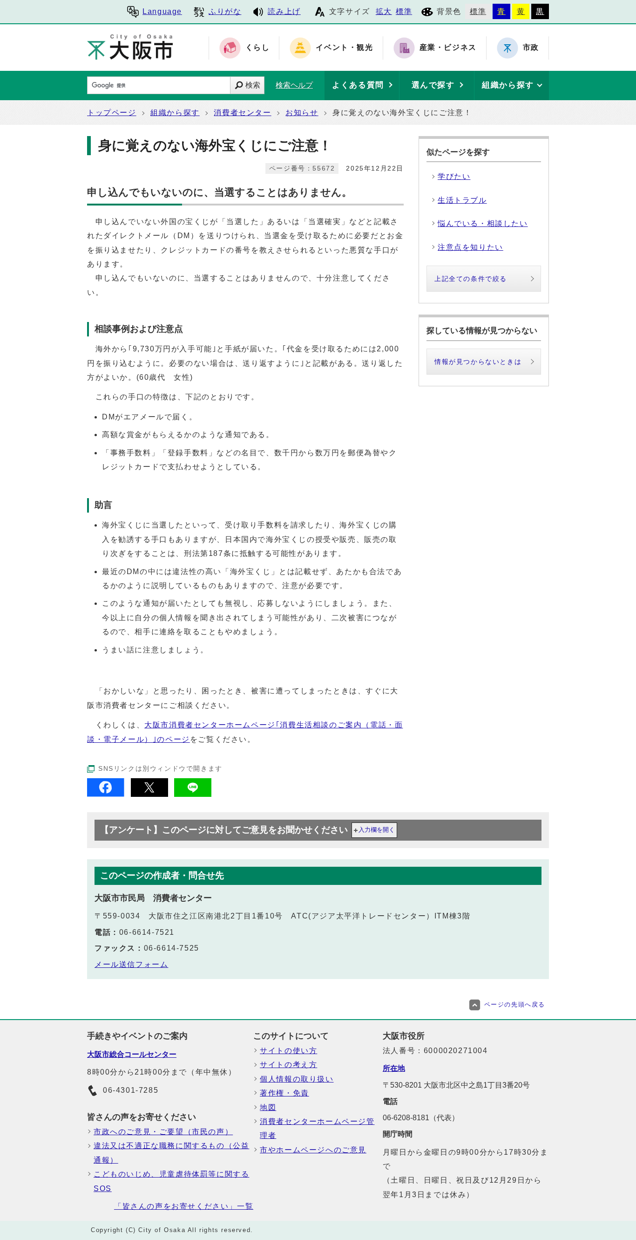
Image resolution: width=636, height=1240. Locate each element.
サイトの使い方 (288, 1051)
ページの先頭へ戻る (514, 1004)
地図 (268, 1107)
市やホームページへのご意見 (313, 1150)
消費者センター (242, 112)
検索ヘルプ (294, 85)
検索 (252, 85)
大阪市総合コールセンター (131, 1054)
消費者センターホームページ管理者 (317, 1128)
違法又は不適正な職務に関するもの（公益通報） (171, 1153)
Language (162, 11)
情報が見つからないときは (477, 361)
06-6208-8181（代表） (421, 1118)
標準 (404, 11)
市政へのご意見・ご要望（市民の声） (163, 1132)
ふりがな (225, 11)
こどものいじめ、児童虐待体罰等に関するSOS (171, 1181)
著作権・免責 (284, 1093)
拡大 (384, 11)
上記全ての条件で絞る (470, 278)
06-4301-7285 (130, 1090)
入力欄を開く (377, 829)
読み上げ (284, 11)
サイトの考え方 (288, 1065)
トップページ (111, 112)
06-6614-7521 (147, 932)
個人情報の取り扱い (296, 1079)
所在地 (394, 1068)
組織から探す (175, 112)
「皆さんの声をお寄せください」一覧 (183, 1206)
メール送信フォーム (131, 964)
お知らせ (301, 112)
